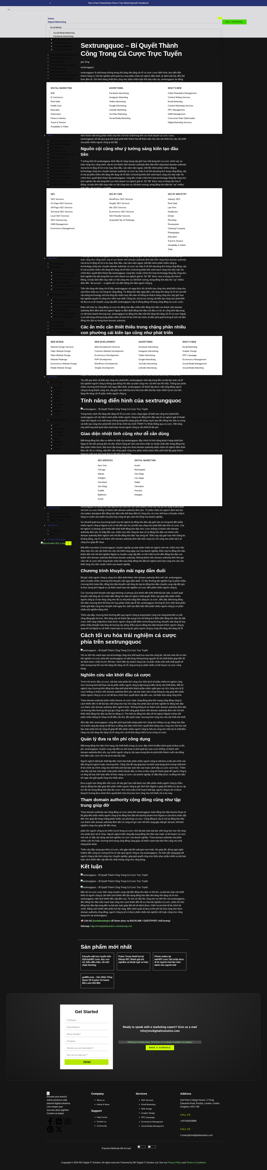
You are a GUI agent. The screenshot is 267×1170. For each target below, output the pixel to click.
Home (51, 18)
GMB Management (58, 71)
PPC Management (58, 68)
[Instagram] (67, 1121)
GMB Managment (58, 157)
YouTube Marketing (62, 49)
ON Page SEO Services (60, 141)
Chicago (57, 391)
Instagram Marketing (62, 46)
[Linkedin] (58, 1121)
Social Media (55, 27)
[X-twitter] (58, 1129)
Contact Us (55, 531)
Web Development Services (65, 300)
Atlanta (56, 394)
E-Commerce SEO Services (62, 154)
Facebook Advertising (63, 36)
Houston (57, 445)
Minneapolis (58, 428)
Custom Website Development (67, 303)
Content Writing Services (61, 58)
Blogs (52, 534)
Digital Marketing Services (61, 78)
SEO (50, 135)
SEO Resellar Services (60, 174)
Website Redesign (61, 282)
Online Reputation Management (64, 55)
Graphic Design (57, 322)
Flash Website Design (63, 279)
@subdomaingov (101, 921)
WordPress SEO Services (61, 184)
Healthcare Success (59, 513)
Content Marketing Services (63, 65)
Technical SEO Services (60, 144)
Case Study (54, 507)
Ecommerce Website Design (66, 286)
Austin (56, 414)
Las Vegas (58, 435)
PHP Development (61, 310)
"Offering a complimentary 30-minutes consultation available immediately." (160, 1042)
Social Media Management (62, 332)
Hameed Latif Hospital (60, 516)
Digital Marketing (57, 22)
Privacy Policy (174, 1162)
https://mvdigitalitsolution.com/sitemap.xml (111, 926)
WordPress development (64, 313)
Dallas (56, 438)
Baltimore (57, 411)
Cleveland (57, 401)
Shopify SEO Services (60, 177)
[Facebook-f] (50, 1121)
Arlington (57, 397)
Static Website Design (63, 276)
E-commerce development (65, 306)
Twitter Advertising (62, 39)
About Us (53, 525)
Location (52, 376)
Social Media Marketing (64, 33)
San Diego (58, 404)
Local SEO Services (59, 167)
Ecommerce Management (62, 329)
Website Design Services (64, 272)
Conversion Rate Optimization (64, 75)
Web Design (55, 267)
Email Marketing (57, 61)
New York (57, 387)
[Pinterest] (50, 1129)
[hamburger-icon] (220, 18)
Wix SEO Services (58, 181)
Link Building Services (59, 164)
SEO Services (56, 147)
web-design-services (59, 161)
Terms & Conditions (196, 1162)
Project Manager (57, 539)
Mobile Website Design (63, 289)
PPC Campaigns (57, 325)
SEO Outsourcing (57, 151)
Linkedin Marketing (61, 43)
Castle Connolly (57, 520)
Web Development (58, 294)
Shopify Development (63, 316)
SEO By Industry (57, 171)
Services (52, 258)
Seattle (56, 407)
